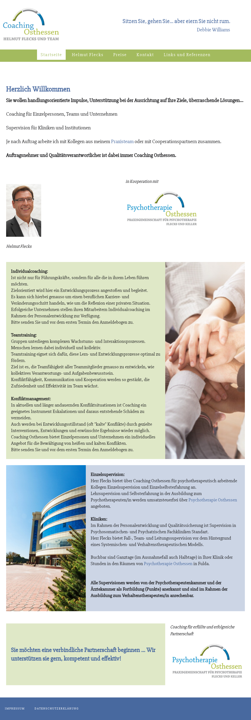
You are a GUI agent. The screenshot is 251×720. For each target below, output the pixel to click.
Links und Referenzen (187, 54)
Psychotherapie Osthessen (212, 500)
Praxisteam (122, 141)
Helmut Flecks (87, 54)
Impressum (15, 708)
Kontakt (145, 54)
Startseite (51, 54)
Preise (120, 54)
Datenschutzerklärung (57, 708)
